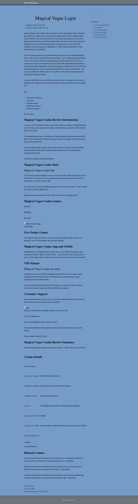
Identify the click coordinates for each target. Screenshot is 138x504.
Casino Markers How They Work (35, 491)
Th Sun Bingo (98, 27)
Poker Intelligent (31, 2)
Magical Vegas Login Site (36, 25)
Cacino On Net (29, 489)
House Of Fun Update (100, 30)
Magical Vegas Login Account (37, 28)
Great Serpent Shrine (100, 37)
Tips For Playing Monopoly (102, 25)
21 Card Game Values (100, 32)
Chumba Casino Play (100, 35)
